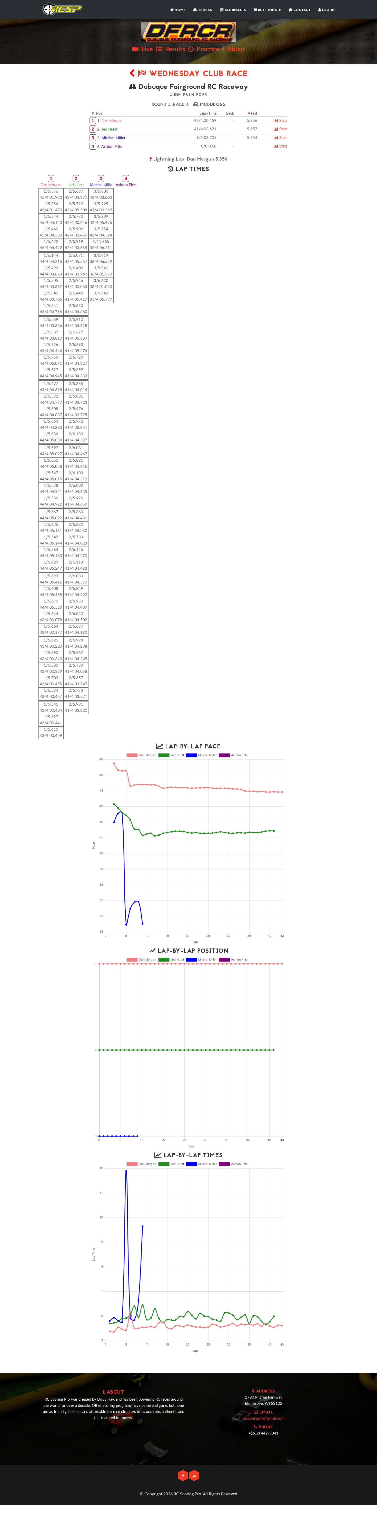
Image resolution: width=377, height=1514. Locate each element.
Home (179, 10)
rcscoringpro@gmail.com (263, 1418)
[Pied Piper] (194, 1476)
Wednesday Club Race (197, 74)
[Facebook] (183, 1476)
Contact (301, 10)
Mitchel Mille (101, 185)
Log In (328, 10)
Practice (206, 49)
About (235, 49)
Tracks (204, 10)
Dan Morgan (112, 121)
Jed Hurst (109, 129)
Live (145, 49)
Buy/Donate (269, 10)
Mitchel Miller (113, 138)
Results (173, 49)
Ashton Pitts (111, 147)
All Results (234, 10)
